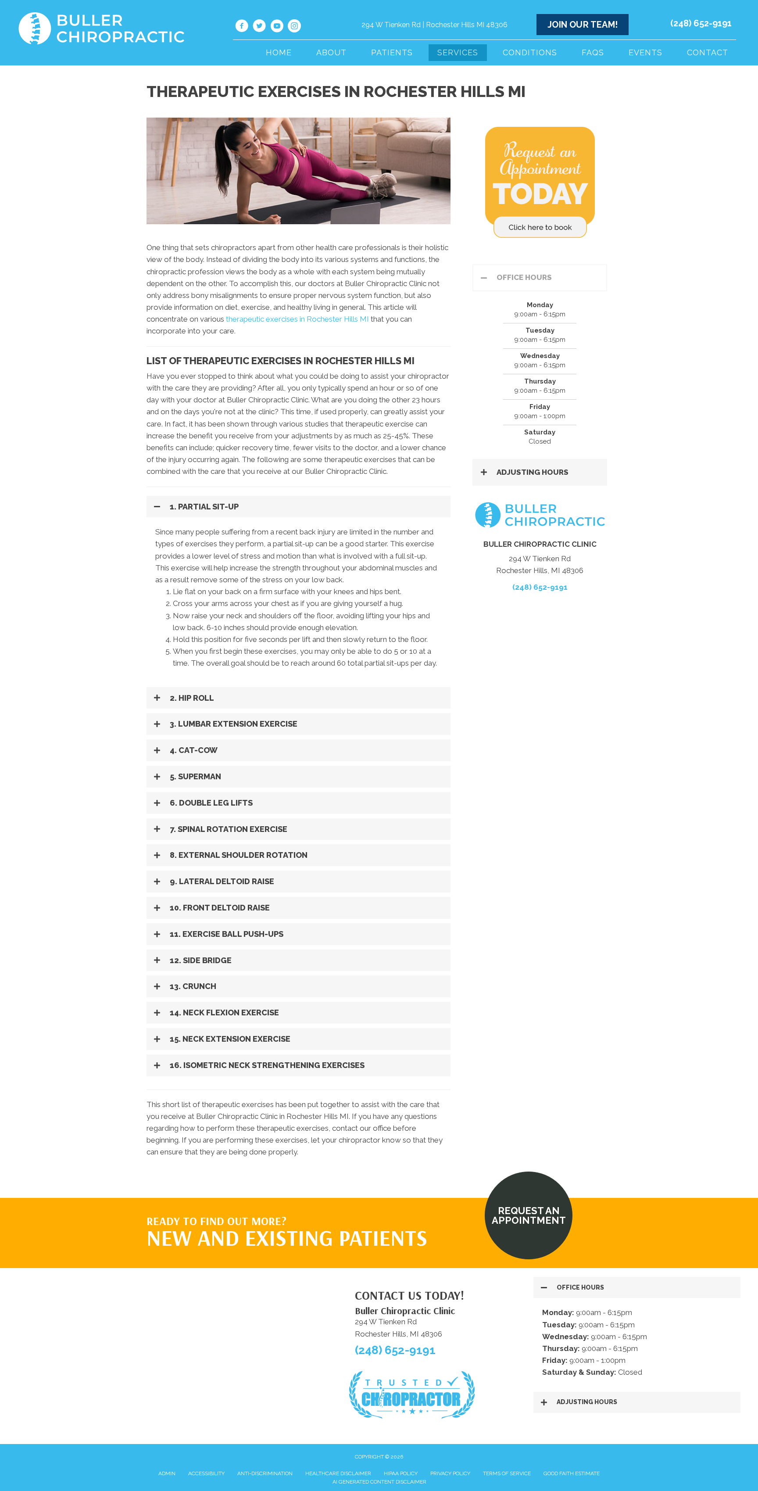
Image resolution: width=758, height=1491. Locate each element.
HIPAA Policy (401, 1473)
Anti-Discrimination (265, 1473)
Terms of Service (507, 1473)
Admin (166, 1473)
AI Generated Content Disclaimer (379, 1482)
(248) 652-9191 (701, 23)
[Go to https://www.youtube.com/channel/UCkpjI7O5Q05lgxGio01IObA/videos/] (276, 27)
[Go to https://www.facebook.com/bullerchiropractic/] (241, 27)
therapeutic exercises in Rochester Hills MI (297, 319)
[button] (299, 507)
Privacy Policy (450, 1473)
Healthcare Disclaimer (338, 1473)
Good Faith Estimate (571, 1473)
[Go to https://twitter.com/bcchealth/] (259, 27)
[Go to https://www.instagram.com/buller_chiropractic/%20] (294, 27)
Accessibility (206, 1473)
